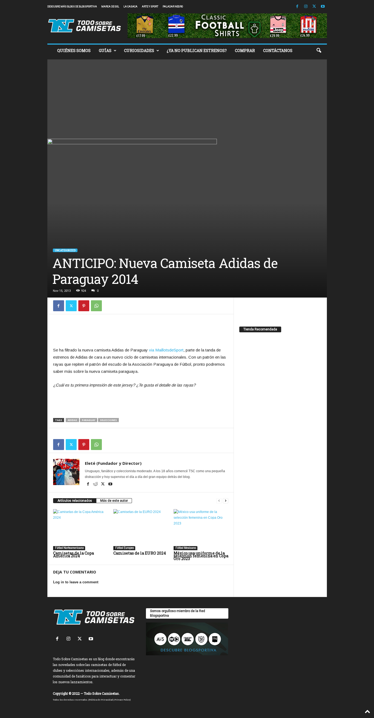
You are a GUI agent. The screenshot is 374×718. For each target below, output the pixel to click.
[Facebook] (297, 7)
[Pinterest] (83, 305)
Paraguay (88, 420)
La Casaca (130, 6)
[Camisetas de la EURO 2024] (140, 529)
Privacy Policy (122, 699)
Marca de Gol (110, 6)
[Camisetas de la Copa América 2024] (80, 529)
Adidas (72, 420)
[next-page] (225, 501)
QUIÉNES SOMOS (74, 50)
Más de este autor (114, 501)
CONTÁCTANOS (277, 50)
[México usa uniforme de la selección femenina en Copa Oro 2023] (201, 529)
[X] (314, 7)
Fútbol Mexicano (185, 547)
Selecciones (108, 420)
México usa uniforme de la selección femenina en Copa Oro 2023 (201, 555)
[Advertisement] (187, 97)
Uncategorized (65, 250)
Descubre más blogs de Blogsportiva (72, 6)
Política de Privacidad (101, 699)
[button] (319, 51)
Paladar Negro (173, 6)
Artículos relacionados (74, 501)
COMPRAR (245, 50)
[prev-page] (219, 501)
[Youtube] (323, 7)
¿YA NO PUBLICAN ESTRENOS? (197, 50)
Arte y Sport (150, 6)
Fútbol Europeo (124, 547)
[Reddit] (96, 484)
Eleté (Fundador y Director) (113, 463)
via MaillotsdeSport (166, 350)
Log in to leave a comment (75, 582)
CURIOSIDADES (139, 50)
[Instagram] (306, 7)
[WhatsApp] (96, 305)
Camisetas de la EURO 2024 (139, 553)
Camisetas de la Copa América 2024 (73, 554)
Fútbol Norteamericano (69, 547)
